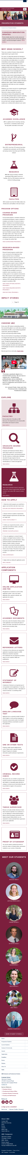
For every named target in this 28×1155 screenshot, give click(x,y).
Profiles (16, 1109)
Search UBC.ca (5, 1131)
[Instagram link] (3, 1102)
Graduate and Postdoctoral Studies (14, 1074)
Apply (2, 1069)
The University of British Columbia (10, 3)
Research (21, 1109)
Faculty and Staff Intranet (9, 1095)
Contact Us (4, 1084)
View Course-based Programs (11, 241)
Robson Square (5, 1142)
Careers (3, 1127)
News (2, 1124)
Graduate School (4, 27)
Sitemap (11, 1109)
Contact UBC (4, 1121)
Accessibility (12, 1152)
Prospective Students (6, 1041)
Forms (3, 1060)
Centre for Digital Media (7, 1143)
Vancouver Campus (6, 1136)
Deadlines (3, 1057)
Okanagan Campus (6, 1138)
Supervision (4, 1054)
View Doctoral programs (10, 292)
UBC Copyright (4, 1152)
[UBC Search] (25, 2)
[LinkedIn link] (7, 1102)
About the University (6, 1122)
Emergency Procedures (6, 1150)
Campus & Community (6, 1048)
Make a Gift (4, 1129)
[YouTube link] (10, 1102)
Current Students (5, 1044)
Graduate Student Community (10, 1093)
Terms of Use (16, 1150)
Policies (3, 1063)
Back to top (4, 1109)
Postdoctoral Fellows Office (10, 1091)
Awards (3, 1051)
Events (3, 1126)
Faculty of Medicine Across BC (9, 1145)
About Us (3, 1066)
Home (2, 1038)
